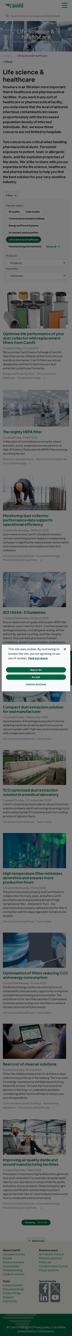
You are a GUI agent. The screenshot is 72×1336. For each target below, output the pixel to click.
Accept (36, 677)
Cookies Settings (36, 684)
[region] (36, 668)
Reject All (36, 669)
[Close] (65, 649)
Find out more (38, 658)
